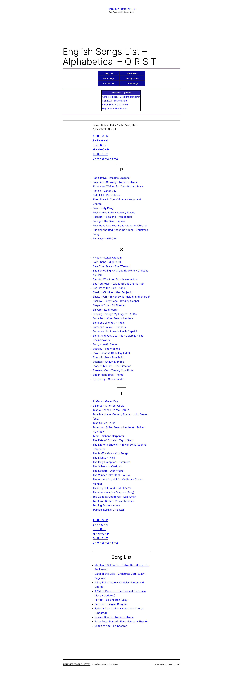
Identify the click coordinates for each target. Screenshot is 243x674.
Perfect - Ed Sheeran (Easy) (111, 599)
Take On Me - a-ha (104, 422)
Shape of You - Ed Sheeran (109, 305)
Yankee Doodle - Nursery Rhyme (114, 617)
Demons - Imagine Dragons (110, 604)
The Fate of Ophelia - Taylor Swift (113, 440)
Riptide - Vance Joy (104, 190)
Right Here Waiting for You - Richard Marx (118, 186)
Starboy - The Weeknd (106, 348)
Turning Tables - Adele (106, 505)
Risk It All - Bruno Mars (114, 100)
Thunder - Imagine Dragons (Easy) (113, 492)
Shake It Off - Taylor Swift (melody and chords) (121, 296)
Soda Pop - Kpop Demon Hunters (113, 318)
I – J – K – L (99, 145)
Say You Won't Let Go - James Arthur (115, 279)
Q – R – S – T (100, 154)
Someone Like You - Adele (109, 322)
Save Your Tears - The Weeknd (111, 266)
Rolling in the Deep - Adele (109, 221)
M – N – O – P (101, 149)
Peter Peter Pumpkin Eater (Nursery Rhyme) (121, 621)
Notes (104, 125)
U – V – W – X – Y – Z (105, 158)
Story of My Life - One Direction (112, 365)
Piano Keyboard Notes (121, 9)
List (112, 125)
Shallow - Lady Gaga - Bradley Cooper (116, 300)
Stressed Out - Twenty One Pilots (113, 370)
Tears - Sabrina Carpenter (108, 436)
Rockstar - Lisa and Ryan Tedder (112, 216)
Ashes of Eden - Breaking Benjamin (121, 96)
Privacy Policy (160, 664)
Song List (108, 73)
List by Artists (132, 78)
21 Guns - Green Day (105, 401)
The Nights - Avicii (104, 457)
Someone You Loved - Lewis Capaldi (115, 331)
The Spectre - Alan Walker (108, 470)
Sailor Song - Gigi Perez (115, 104)
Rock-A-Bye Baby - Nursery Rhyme (114, 212)
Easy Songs (108, 78)
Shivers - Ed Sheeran (105, 309)
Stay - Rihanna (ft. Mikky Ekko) (111, 353)
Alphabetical (132, 73)
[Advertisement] (121, 29)
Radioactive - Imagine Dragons (111, 177)
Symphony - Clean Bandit (108, 379)
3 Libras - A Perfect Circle (108, 405)
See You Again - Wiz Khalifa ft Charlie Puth (118, 283)
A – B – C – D (100, 136)
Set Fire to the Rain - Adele (109, 287)
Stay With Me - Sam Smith (108, 357)
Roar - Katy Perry (103, 208)
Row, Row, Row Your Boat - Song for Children (120, 225)
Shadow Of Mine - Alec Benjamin (112, 292)
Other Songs (132, 83)
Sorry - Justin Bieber (105, 344)
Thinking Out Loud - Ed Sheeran (112, 487)
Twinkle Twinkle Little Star (108, 509)
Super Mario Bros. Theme (108, 374)
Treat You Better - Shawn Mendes (113, 501)
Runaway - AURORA (105, 238)
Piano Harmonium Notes (108, 664)
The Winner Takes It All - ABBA (111, 474)
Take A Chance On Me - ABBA (111, 409)
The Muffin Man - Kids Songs (110, 453)
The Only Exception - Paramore (111, 461)
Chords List (108, 83)
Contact (177, 664)
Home (96, 125)
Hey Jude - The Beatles (115, 108)
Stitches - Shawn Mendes (108, 361)
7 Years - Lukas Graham (107, 257)
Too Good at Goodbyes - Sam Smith (114, 496)
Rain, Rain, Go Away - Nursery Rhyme (115, 182)
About (169, 664)
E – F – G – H (100, 140)
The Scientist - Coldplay (107, 466)
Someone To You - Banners (109, 327)
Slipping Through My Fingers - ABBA (115, 314)
